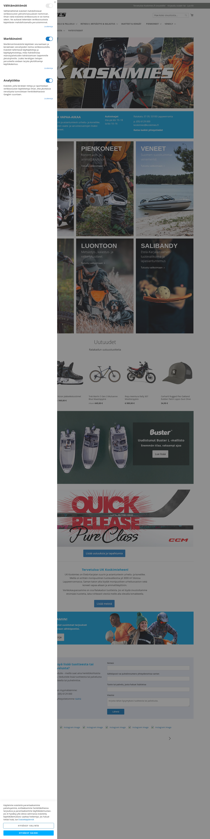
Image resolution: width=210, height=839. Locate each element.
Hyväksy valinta (28, 825)
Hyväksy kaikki (28, 833)
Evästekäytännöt (26, 819)
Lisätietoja (48, 26)
